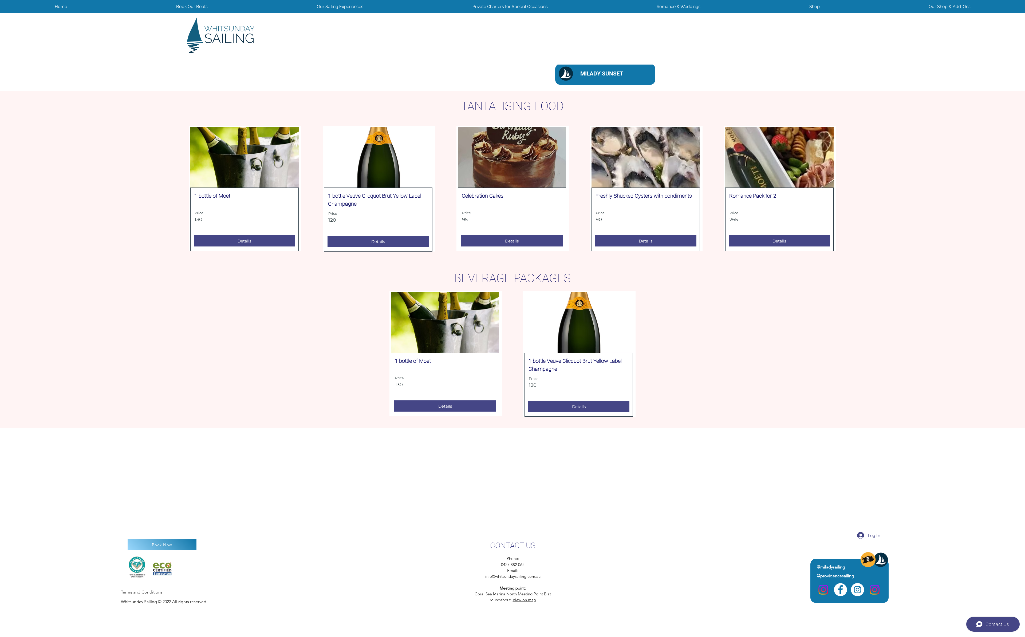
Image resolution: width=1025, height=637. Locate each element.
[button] (949, 6)
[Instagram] (823, 589)
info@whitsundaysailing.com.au (513, 576)
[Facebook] (840, 589)
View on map (524, 599)
